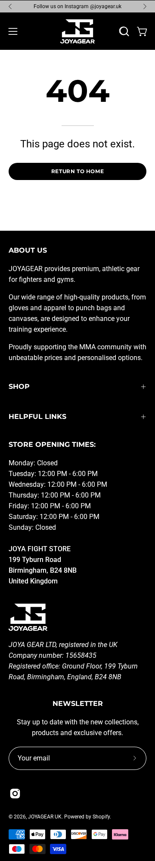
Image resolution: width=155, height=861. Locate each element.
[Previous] (10, 6)
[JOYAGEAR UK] (77, 31)
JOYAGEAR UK (45, 817)
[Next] (145, 6)
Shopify (101, 817)
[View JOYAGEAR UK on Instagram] (15, 793)
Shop (19, 386)
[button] (124, 31)
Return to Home (77, 171)
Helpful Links (37, 416)
